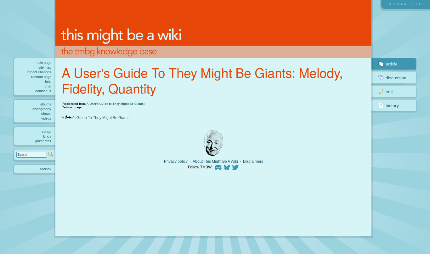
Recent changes (39, 72)
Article (392, 63)
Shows (46, 114)
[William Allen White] (213, 143)
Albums (45, 104)
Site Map (44, 67)
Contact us (43, 91)
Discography (41, 109)
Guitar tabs (43, 141)
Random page (41, 77)
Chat (48, 86)
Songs (46, 131)
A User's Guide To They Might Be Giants (95, 118)
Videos (46, 118)
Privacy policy (176, 161)
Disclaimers (253, 161)
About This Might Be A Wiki (215, 161)
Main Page (43, 63)
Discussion (396, 77)
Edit (389, 91)
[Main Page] (213, 29)
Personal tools (406, 4)
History (392, 105)
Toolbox (45, 169)
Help (48, 81)
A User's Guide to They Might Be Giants (115, 103)
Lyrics (47, 136)
